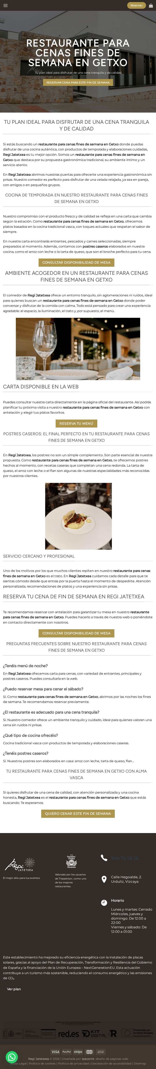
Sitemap (140, 1063)
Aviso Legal (18, 1063)
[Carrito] (151, 5)
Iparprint (88, 1059)
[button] (12, 1057)
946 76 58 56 (125, 858)
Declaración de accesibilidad (111, 1063)
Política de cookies (42, 1063)
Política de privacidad (73, 1063)
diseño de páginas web (112, 1059)
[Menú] (5, 5)
